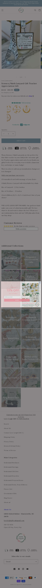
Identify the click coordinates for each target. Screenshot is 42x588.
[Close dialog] (40, 282)
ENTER (17, 300)
